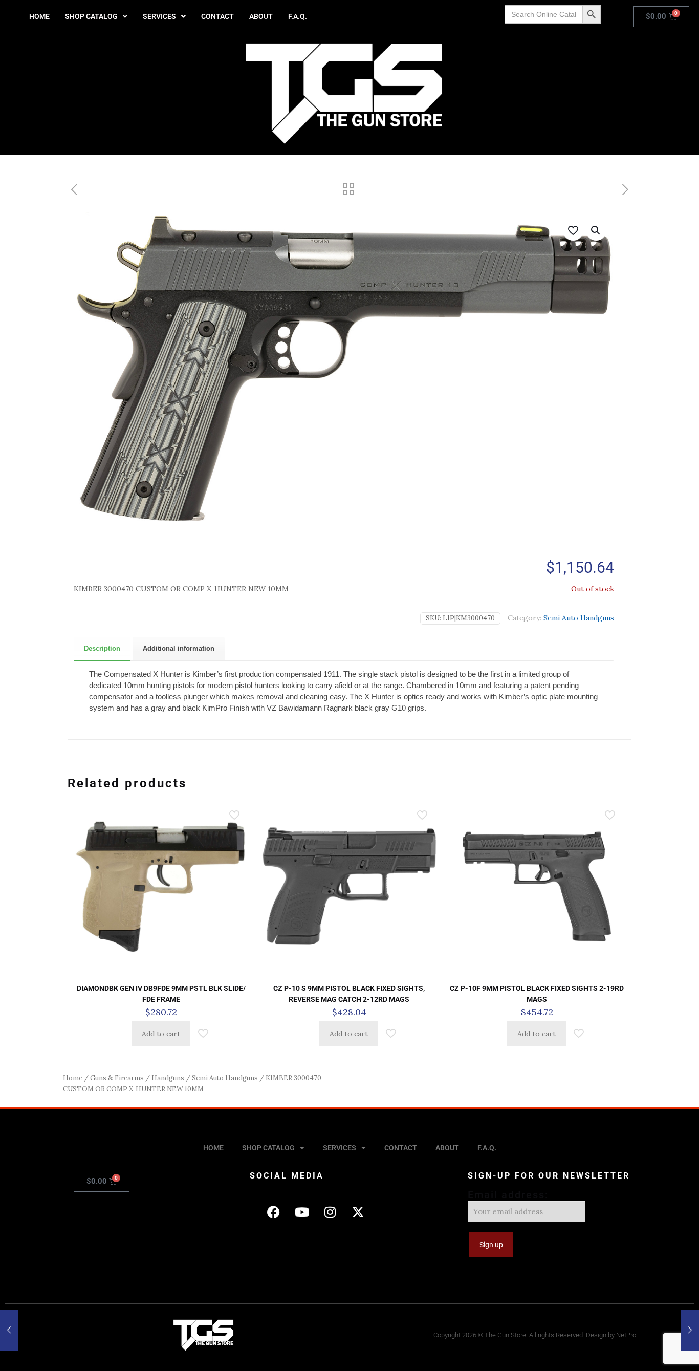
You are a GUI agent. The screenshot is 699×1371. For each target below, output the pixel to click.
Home (72, 1078)
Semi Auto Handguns (578, 618)
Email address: (508, 1195)
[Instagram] (330, 1212)
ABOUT (261, 16)
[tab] (102, 648)
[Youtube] (302, 1212)
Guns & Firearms (117, 1078)
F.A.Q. (297, 16)
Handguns (167, 1078)
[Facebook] (274, 1212)
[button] (96, 16)
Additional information (178, 648)
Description (102, 648)
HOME (39, 16)
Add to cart (161, 1033)
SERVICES (159, 16)
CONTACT (217, 16)
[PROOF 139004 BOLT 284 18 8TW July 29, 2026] (9, 1330)
